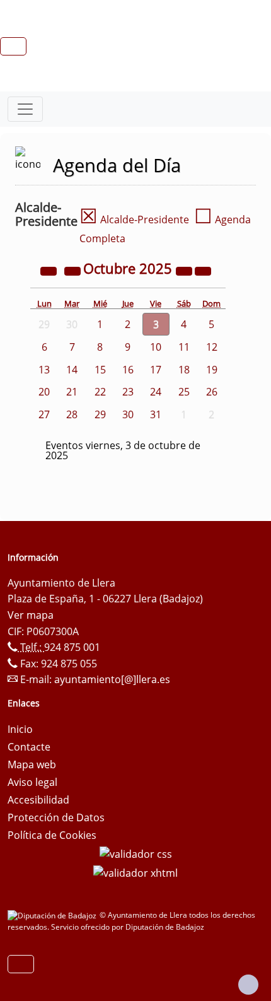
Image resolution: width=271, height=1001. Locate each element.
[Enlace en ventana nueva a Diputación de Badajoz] (54, 915)
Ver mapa (31, 615)
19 (211, 370)
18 (184, 370)
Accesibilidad (38, 800)
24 (155, 392)
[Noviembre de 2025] (203, 270)
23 (128, 392)
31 (155, 414)
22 (100, 392)
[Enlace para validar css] (136, 853)
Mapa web (32, 764)
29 (100, 414)
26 (211, 392)
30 (128, 414)
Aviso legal (32, 782)
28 (72, 414)
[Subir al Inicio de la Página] (248, 985)
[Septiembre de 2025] (73, 270)
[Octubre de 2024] (49, 270)
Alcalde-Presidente (134, 219)
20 (44, 392)
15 (100, 370)
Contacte (29, 747)
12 (211, 347)
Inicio (20, 729)
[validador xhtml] (135, 872)
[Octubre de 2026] (185, 270)
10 (155, 347)
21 (72, 392)
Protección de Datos (56, 817)
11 (184, 347)
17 (155, 370)
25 (184, 392)
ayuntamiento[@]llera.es (112, 679)
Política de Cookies (52, 835)
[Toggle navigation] (25, 109)
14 (72, 370)
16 (128, 370)
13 (44, 370)
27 (44, 414)
